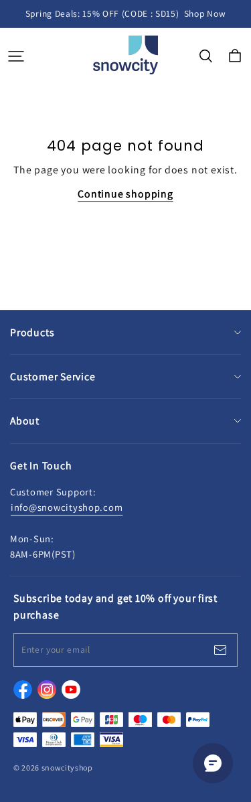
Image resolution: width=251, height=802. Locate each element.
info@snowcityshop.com (66, 507)
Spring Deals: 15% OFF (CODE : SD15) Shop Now (125, 13)
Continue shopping (125, 194)
